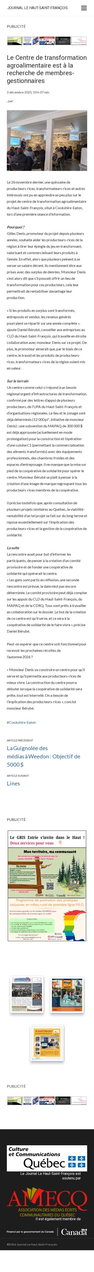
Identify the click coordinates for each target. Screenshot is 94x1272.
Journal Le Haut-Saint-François (37, 8)
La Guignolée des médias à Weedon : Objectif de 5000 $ (43, 756)
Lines (13, 783)
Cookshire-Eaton (22, 722)
